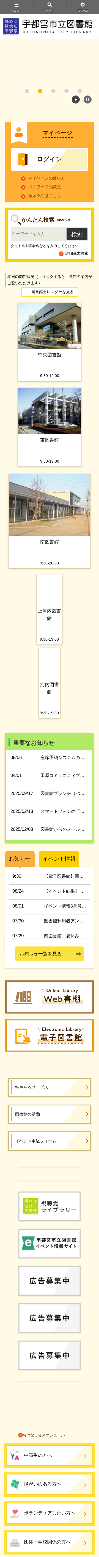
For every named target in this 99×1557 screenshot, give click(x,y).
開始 (75, 99)
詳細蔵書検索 (76, 253)
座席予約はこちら (44, 195)
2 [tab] (40, 91)
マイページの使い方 (46, 178)
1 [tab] (27, 91)
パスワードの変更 (44, 186)
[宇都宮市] (49, 1238)
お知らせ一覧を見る (41, 981)
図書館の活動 (27, 1174)
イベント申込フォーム (35, 1201)
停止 (87, 99)
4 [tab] (66, 91)
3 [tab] (53, 91)
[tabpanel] (49, 66)
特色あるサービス (31, 1147)
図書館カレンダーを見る (52, 292)
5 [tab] (79, 91)
